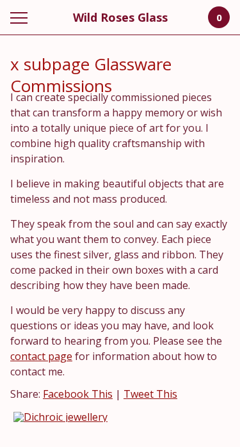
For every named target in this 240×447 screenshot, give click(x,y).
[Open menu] (21, 17)
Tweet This (150, 394)
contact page (41, 356)
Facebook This (78, 394)
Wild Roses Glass (120, 17)
